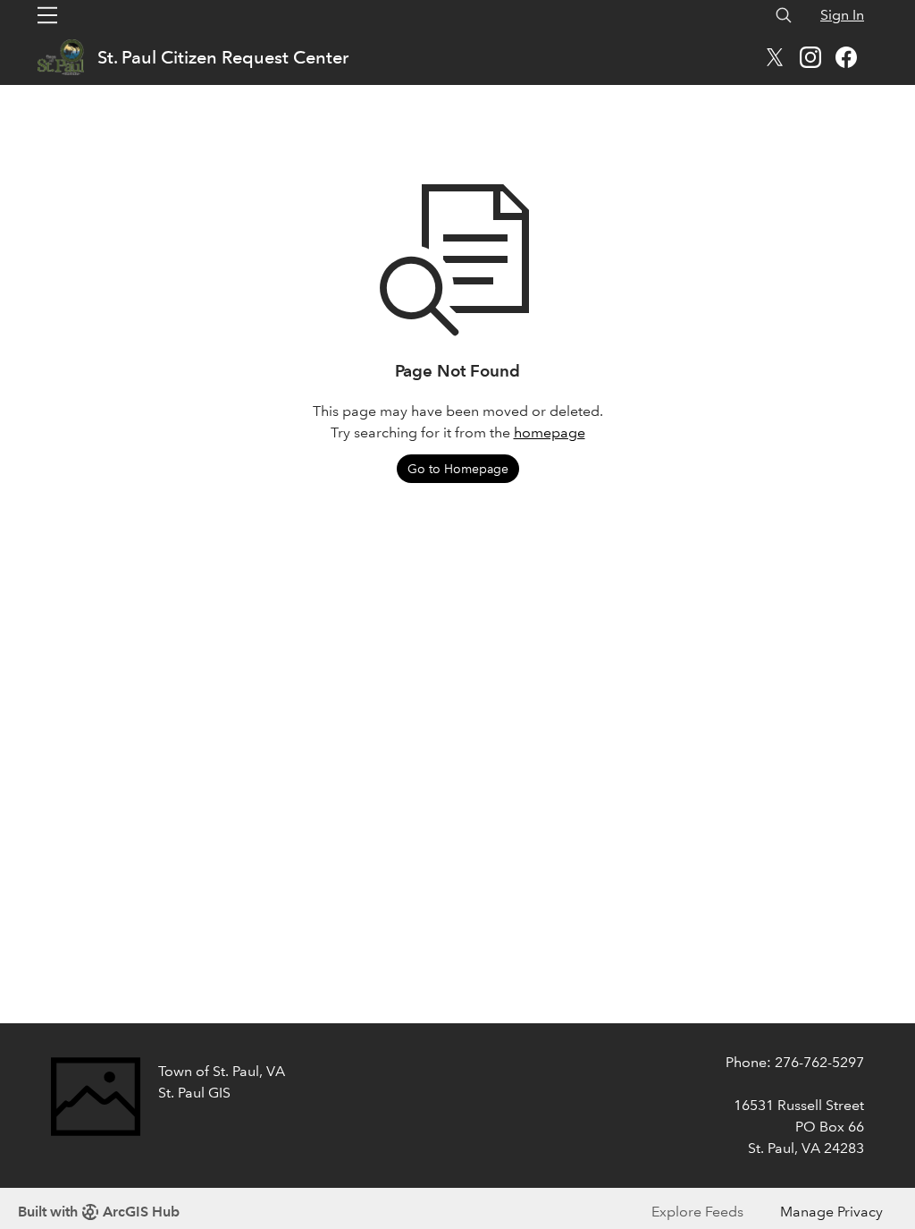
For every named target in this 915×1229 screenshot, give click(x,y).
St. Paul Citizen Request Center (222, 57)
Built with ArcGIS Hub (99, 1211)
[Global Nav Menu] (47, 15)
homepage (549, 432)
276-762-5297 (819, 1062)
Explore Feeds (697, 1211)
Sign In (842, 14)
